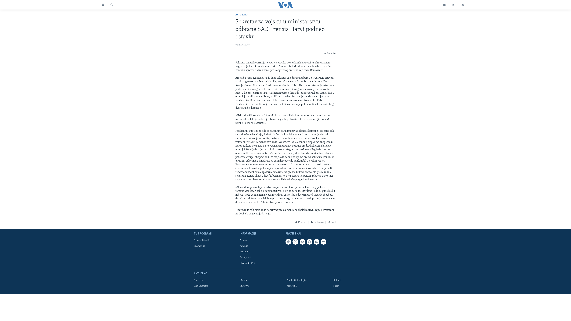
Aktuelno (241, 15)
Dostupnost (245, 257)
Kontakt (244, 246)
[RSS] (316, 241)
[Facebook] (463, 5)
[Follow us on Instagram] (309, 241)
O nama (243, 240)
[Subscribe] (323, 241)
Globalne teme (201, 286)
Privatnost (245, 252)
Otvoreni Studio (202, 240)
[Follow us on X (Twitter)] (295, 241)
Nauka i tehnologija (297, 280)
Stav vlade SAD (247, 263)
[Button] (330, 53)
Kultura (337, 280)
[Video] (444, 5)
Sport (336, 286)
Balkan (243, 280)
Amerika (198, 280)
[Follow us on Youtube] (302, 241)
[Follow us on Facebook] (288, 241)
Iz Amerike (199, 246)
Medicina (292, 286)
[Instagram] (453, 5)
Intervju (244, 286)
